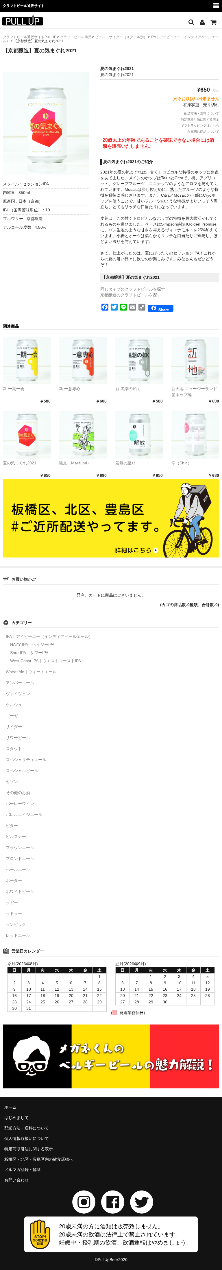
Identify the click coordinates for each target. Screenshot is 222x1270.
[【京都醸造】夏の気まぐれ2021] (27, 435)
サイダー (14, 726)
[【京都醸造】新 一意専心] (83, 360)
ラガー (12, 902)
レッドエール (18, 935)
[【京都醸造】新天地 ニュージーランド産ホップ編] (195, 360)
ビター (12, 825)
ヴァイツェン (18, 693)
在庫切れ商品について (203, 131)
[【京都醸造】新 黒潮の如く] (139, 360)
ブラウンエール (20, 847)
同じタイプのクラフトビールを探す (132, 289)
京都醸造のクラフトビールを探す (130, 295)
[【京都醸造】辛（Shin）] (195, 435)
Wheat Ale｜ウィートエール (31, 671)
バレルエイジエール (24, 814)
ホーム (10, 1107)
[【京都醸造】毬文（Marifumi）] (83, 435)
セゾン (12, 781)
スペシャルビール (22, 770)
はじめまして (16, 1117)
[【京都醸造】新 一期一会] (27, 360)
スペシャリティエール (26, 759)
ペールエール (18, 869)
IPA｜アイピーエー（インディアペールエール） (49, 636)
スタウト (14, 748)
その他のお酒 (18, 792)
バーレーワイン (20, 803)
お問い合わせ (16, 1180)
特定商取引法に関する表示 (200, 119)
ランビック (16, 924)
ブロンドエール (20, 858)
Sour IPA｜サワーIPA (29, 652)
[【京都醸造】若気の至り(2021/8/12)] (139, 435)
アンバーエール (20, 682)
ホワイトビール (20, 891)
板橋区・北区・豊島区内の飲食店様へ (38, 1159)
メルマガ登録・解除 (22, 1169)
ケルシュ (14, 704)
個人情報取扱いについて (26, 1138)
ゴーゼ (12, 715)
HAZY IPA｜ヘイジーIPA (32, 644)
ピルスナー (16, 836)
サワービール (18, 737)
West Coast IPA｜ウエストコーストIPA (45, 660)
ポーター (14, 880)
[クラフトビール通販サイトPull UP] (22, 22)
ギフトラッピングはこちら (200, 125)
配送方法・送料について (201, 113)
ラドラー (14, 913)
